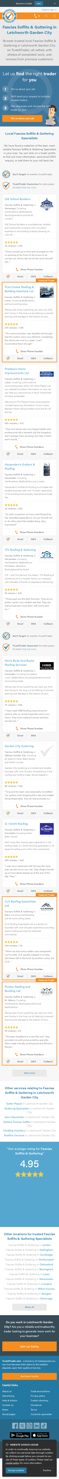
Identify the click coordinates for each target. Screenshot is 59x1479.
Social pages (8, 1414)
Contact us (7, 1405)
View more (29, 1072)
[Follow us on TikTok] (44, 1426)
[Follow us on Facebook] (15, 1426)
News (5, 1409)
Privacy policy (38, 1395)
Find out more (29, 187)
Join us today (29, 1346)
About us (7, 1391)
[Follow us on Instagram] (29, 1426)
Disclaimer (36, 1405)
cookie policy (12, 1463)
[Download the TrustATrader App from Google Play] (20, 1435)
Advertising (8, 1395)
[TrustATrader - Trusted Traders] (9, 14)
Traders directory (39, 1400)
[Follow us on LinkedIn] (37, 1426)
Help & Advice (9, 1400)
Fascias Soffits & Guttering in (29, 1245)
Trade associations (40, 1391)
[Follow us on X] (22, 1426)
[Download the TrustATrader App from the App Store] (40, 1435)
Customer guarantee (41, 1414)
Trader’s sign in (49, 9)
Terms (34, 1409)
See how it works (29, 1376)
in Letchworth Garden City (29, 1103)
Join (38, 3)
